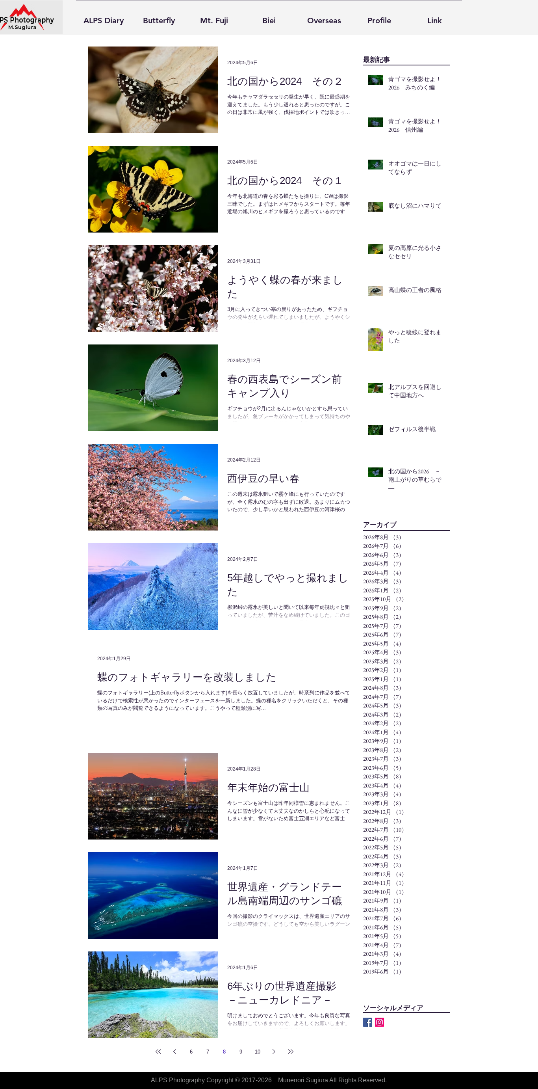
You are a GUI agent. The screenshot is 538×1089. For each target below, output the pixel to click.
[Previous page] (175, 1051)
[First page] (158, 1051)
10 (257, 1052)
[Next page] (274, 1051)
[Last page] (291, 1051)
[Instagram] (379, 1022)
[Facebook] (367, 1022)
